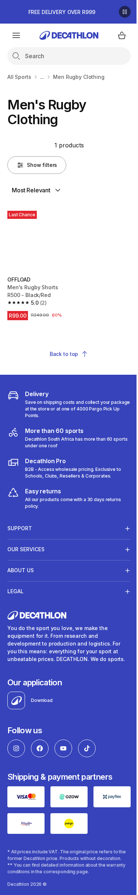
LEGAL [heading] (15, 588)
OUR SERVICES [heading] (26, 546)
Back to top (64, 354)
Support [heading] (19, 525)
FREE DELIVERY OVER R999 (61, 12)
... (42, 77)
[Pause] (125, 12)
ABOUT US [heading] (20, 567)
